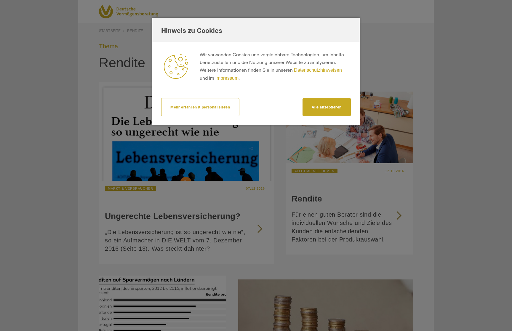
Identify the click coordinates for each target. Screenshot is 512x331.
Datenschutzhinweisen (318, 70)
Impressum (227, 78)
